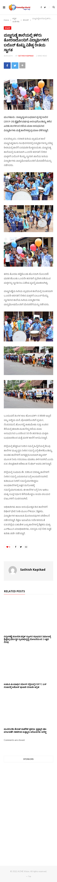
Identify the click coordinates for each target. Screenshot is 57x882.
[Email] (26, 547)
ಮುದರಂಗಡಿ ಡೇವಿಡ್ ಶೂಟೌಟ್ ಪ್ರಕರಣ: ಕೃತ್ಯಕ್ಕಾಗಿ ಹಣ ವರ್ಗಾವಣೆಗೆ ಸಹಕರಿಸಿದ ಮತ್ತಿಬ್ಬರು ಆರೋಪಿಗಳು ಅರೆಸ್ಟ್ (25, 730)
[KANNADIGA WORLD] (19, 7)
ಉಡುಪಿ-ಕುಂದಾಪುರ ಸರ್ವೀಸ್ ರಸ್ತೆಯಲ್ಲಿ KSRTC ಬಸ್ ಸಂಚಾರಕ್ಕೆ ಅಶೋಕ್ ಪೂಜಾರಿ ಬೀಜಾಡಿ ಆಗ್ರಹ (25, 685)
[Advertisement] (28, 808)
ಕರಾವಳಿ (7, 28)
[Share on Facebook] (7, 65)
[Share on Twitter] (15, 65)
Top (29, 876)
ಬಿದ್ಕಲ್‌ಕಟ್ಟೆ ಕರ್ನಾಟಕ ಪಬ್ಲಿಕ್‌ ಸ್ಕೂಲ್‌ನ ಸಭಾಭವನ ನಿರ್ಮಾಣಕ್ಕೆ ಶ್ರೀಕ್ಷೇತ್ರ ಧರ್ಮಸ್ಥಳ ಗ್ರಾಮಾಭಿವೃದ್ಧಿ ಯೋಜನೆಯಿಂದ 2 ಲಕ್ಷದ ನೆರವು (27, 639)
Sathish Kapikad (26, 56)
